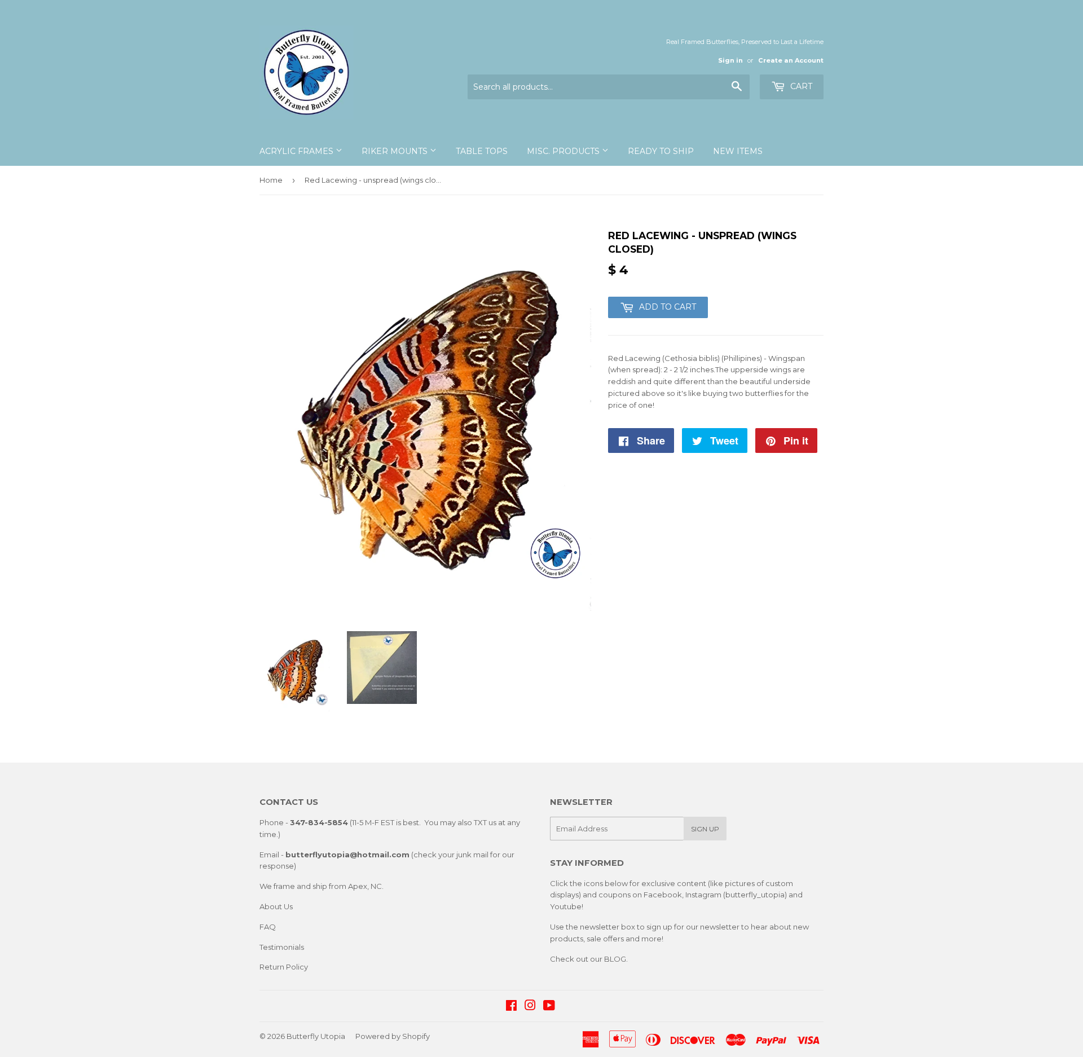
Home (271, 179)
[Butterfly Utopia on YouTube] (549, 1006)
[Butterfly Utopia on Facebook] (511, 1006)
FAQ (267, 926)
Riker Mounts (396, 151)
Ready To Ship (661, 151)
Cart (800, 86)
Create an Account (791, 60)
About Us (276, 906)
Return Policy (283, 966)
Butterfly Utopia (316, 1036)
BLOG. (616, 958)
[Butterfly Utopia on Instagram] (530, 1006)
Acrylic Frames (297, 151)
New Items (738, 151)
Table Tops (482, 151)
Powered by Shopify (392, 1036)
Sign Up (705, 829)
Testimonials (281, 947)
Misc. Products (564, 151)
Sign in (730, 60)
